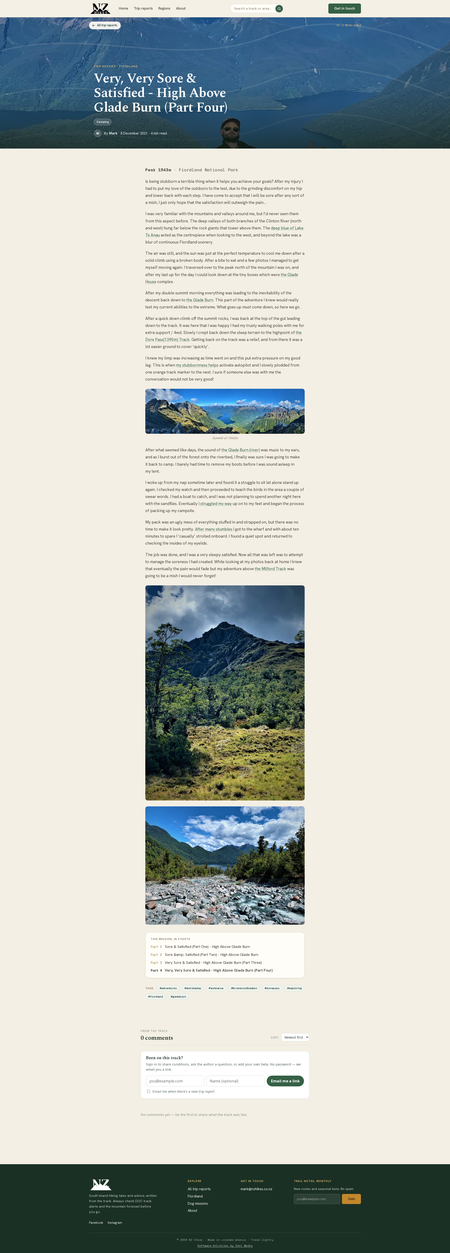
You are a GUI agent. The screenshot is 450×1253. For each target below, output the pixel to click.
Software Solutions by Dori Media (225, 1246)
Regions (164, 8)
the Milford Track (270, 568)
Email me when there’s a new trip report (183, 1091)
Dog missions (198, 1203)
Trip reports (143, 8)
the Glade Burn (199, 300)
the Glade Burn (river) (240, 450)
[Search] (279, 8)
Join (351, 1199)
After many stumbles (214, 529)
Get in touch (344, 8)
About (181, 8)
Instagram (115, 1222)
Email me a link (285, 1081)
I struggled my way (215, 503)
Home (123, 8)
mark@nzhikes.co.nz (256, 1189)
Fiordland (195, 1196)
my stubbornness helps (197, 365)
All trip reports (107, 25)
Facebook (96, 1222)
